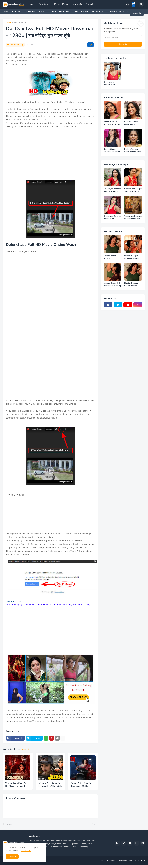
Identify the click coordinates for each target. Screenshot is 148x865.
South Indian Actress (59, 11)
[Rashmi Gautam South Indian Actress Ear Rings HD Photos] (133, 138)
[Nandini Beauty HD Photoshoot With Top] (113, 272)
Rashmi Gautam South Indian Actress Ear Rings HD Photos (133, 150)
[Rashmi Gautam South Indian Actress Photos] (113, 138)
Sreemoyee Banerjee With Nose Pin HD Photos (133, 190)
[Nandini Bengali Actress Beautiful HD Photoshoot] (133, 244)
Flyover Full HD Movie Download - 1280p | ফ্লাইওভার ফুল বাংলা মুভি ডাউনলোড (82, 785)
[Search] (141, 4)
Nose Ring (42, 11)
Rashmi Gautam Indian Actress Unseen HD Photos (132, 123)
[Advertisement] (50, 155)
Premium (43, 4)
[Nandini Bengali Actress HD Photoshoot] (113, 244)
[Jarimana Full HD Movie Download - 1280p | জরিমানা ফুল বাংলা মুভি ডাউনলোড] (50, 767)
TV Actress (30, 11)
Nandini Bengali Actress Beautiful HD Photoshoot (131, 257)
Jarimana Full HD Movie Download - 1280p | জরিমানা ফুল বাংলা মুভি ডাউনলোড (50, 785)
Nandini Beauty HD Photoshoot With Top (112, 284)
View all (25, 749)
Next (94, 824)
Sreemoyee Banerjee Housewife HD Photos (112, 217)
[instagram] (137, 304)
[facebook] (108, 304)
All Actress (17, 11)
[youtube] (127, 304)
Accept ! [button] (12, 856)
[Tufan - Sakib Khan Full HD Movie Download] (17, 767)
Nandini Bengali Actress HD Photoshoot (110, 257)
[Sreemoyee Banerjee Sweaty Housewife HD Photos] (133, 205)
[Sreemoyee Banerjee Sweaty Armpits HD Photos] (113, 177)
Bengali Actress (98, 11)
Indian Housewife (80, 11)
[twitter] (118, 304)
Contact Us (91, 4)
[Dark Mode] (127, 4)
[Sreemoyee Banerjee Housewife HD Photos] (113, 205)
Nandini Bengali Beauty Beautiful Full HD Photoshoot (132, 284)
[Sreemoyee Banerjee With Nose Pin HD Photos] (133, 177)
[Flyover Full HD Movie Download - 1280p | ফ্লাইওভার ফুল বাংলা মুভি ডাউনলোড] (83, 767)
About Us (77, 4)
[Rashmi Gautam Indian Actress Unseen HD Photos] (133, 110)
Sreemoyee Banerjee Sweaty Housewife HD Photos (133, 217)
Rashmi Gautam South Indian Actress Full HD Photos (112, 123)
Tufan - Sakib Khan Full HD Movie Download (16, 784)
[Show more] (62, 738)
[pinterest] (142, 843)
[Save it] (90, 44)
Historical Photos (116, 11)
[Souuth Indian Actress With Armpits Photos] (113, 71)
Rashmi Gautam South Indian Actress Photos (112, 150)
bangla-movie (20, 22)
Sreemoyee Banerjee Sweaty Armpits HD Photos (112, 190)
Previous (8, 824)
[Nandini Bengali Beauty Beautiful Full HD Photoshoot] (133, 272)
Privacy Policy (61, 4)
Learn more (26, 850)
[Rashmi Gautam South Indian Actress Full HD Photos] (113, 110)
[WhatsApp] (46, 738)
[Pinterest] (51, 738)
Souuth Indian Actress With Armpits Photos (110, 83)
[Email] (57, 738)
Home (32, 4)
